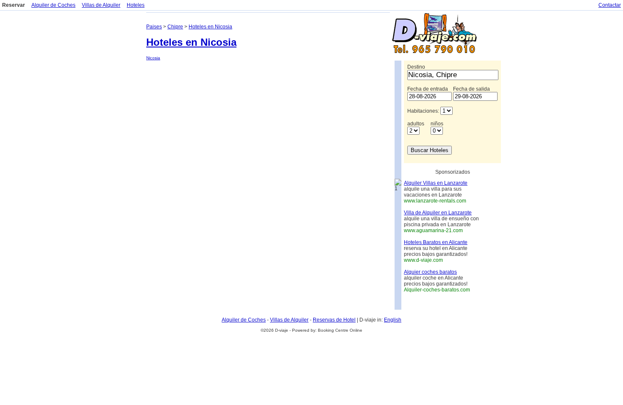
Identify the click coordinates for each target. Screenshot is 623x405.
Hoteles (136, 5)
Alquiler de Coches (53, 5)
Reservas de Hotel (334, 320)
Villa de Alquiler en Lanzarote (438, 213)
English (392, 320)
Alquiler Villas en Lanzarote (435, 183)
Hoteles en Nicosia (210, 27)
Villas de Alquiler (101, 5)
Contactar (609, 5)
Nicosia (153, 57)
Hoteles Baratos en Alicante (435, 242)
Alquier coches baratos (430, 272)
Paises (154, 27)
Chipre (175, 27)
